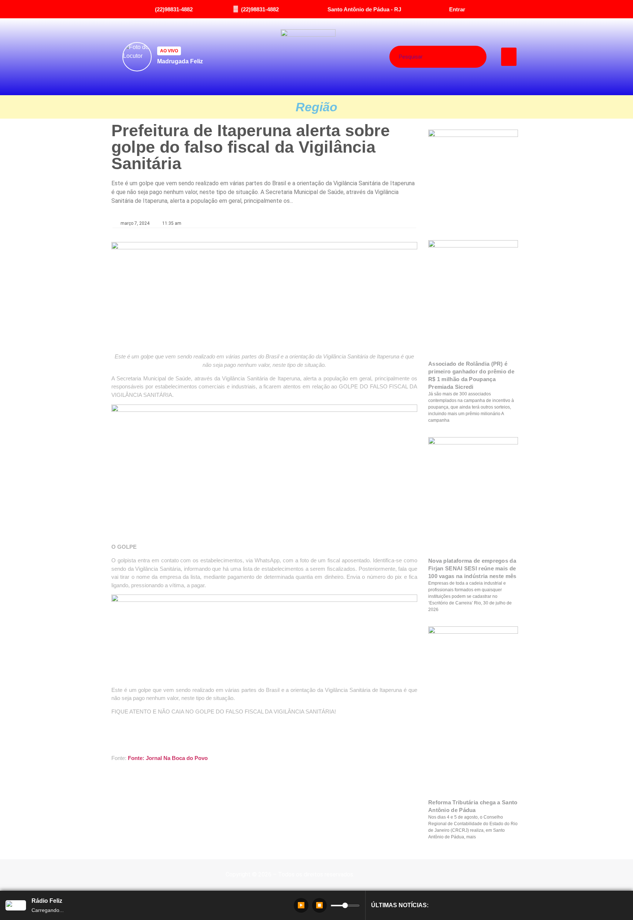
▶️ (301, 905)
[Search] (465, 56)
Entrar (457, 9)
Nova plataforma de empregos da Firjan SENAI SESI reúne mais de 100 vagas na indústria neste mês (472, 568)
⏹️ (319, 905)
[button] (509, 57)
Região (316, 107)
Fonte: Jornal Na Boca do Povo (168, 758)
